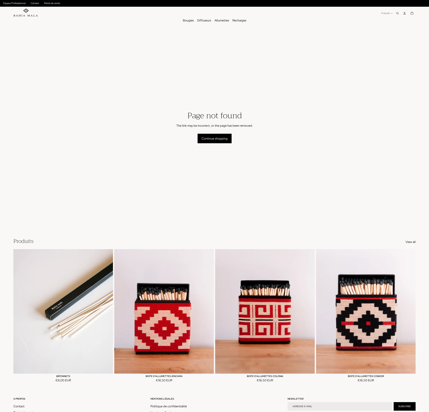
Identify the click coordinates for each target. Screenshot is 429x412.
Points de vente (52, 3)
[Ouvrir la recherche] (397, 13)
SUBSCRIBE (404, 406)
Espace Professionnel (14, 3)
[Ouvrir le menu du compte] (404, 13)
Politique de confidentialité (168, 406)
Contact (35, 3)
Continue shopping (215, 138)
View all (411, 242)
